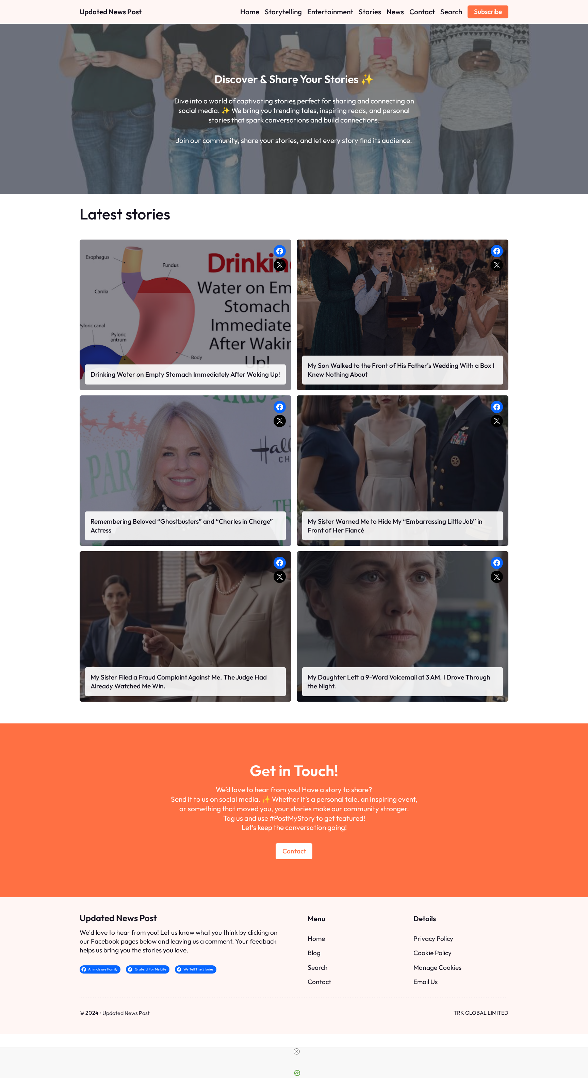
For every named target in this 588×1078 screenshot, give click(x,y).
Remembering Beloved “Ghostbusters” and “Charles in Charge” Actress (182, 525)
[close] (297, 1051)
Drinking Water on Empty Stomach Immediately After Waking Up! (185, 374)
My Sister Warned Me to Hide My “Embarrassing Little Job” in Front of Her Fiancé (395, 525)
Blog (314, 953)
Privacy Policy (433, 938)
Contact (294, 851)
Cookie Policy (432, 953)
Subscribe (488, 11)
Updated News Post (111, 11)
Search (318, 967)
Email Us (425, 982)
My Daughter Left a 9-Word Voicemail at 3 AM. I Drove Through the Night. (399, 681)
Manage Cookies (437, 967)
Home (316, 938)
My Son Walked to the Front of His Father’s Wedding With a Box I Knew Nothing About (401, 369)
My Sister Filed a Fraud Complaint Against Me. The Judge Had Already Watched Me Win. (179, 681)
